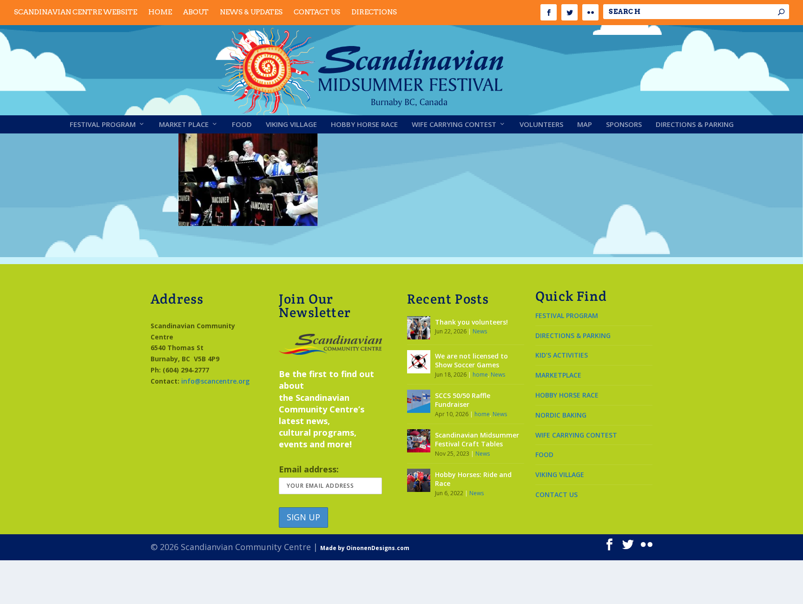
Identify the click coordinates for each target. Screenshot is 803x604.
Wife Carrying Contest (454, 124)
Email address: (309, 469)
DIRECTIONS (374, 12)
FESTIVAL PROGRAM (566, 315)
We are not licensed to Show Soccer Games (471, 361)
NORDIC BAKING (560, 415)
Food (242, 124)
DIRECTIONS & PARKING (573, 335)
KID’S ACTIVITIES (561, 355)
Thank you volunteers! (471, 322)
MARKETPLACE (558, 375)
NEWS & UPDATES (251, 12)
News (480, 331)
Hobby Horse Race (364, 124)
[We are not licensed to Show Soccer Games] (418, 361)
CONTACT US (317, 12)
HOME (160, 12)
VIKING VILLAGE (559, 474)
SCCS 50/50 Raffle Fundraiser (462, 400)
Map (584, 124)
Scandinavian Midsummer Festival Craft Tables (477, 440)
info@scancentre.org (215, 381)
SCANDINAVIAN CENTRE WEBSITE (75, 12)
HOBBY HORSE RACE (567, 395)
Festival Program (103, 124)
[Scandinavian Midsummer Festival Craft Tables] (418, 440)
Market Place (184, 124)
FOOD (544, 454)
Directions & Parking (695, 124)
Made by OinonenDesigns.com (364, 548)
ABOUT (196, 12)
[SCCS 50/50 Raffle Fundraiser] (418, 401)
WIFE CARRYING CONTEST (576, 435)
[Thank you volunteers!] (418, 327)
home (480, 374)
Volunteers (541, 124)
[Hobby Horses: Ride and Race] (418, 480)
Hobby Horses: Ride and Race (473, 479)
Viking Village (291, 124)
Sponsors (624, 124)
